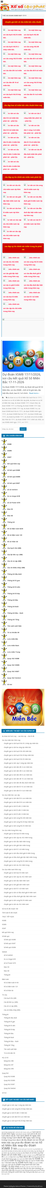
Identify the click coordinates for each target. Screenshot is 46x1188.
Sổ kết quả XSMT (13, 483)
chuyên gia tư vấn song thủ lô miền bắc (17, 826)
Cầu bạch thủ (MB (10, 998)
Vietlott (4, 952)
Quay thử (5, 1073)
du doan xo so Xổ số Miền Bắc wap (21, 1143)
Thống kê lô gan (13, 580)
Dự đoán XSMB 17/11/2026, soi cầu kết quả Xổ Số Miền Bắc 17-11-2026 (21, 378)
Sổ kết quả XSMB (13, 470)
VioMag (10, 1186)
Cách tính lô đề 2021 (34, 1134)
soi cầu (22, 1167)
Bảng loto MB (9, 1061)
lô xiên (6, 1157)
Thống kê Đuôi (13, 607)
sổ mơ (4, 1093)
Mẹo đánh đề (25, 1156)
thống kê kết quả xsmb (32, 1170)
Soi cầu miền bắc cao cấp (11, 795)
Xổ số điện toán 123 (14, 535)
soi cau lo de (21, 1159)
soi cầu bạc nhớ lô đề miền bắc (33, 1166)
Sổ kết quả (5, 936)
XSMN (9, 451)
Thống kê (11, 522)
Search (23, 429)
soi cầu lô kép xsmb (10, 1168)
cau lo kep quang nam (8, 1132)
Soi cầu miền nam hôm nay (11, 869)
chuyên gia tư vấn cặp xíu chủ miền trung (18, 838)
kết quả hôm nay (13, 464)
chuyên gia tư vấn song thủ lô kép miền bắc (19, 822)
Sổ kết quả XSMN (13, 477)
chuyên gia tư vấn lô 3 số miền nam (16, 889)
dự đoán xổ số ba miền (14, 1151)
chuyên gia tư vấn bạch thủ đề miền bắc (18, 751)
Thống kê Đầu (12, 600)
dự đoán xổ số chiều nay (29, 1151)
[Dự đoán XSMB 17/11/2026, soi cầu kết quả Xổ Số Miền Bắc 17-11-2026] (23, 357)
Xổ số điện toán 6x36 (15, 529)
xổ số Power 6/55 (13, 503)
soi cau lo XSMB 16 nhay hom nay (14, 1160)
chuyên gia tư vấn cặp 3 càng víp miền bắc (18, 763)
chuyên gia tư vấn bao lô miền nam (16, 873)
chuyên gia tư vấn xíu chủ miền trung (16, 865)
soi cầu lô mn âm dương (30, 1168)
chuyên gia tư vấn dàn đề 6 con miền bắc (18, 771)
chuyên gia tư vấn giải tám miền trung (17, 845)
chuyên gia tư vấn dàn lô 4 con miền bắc (18, 791)
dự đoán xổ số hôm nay (31, 1153)
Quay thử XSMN (13, 665)
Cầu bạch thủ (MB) (14, 548)
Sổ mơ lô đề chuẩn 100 (10, 909)
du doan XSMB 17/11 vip (14, 408)
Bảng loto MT (8, 1065)
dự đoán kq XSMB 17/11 (15, 417)
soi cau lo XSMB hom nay (20, 1162)
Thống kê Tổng (13, 620)
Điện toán (5, 979)
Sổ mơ (9, 684)
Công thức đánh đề (15, 1140)
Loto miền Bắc (12, 639)
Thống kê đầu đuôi (14, 574)
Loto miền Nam (13, 645)
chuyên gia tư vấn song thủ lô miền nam (18, 900)
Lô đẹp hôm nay (13, 1157)
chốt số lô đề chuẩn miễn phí (23, 1132)
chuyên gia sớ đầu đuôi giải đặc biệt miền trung (20, 857)
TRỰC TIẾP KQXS (8, 917)
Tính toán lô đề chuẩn (9, 913)
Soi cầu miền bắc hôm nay (11, 740)
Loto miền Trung (13, 652)
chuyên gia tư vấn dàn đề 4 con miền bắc (18, 767)
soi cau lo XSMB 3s (34, 1158)
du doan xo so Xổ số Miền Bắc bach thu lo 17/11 (25, 397)
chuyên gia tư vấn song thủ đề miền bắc (18, 818)
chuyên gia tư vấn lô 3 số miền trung (16, 849)
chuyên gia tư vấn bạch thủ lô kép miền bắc (19, 755)
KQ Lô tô (5, 1058)
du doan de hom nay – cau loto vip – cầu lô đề (18, 736)
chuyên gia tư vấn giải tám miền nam (16, 885)
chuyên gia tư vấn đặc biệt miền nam (16, 881)
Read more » (34, 393)
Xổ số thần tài (12, 542)
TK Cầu (4, 995)
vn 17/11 (25, 422)
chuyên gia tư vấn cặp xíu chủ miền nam (18, 877)
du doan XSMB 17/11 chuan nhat (26, 403)
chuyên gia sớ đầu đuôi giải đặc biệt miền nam (20, 896)
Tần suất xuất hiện (14, 626)
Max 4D (10, 516)
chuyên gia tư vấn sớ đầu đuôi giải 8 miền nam (20, 892)
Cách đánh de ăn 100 (10, 1135)
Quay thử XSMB (13, 658)
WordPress (38, 1186)
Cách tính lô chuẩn (20, 1134)
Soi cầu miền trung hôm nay (12, 830)
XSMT (9, 457)
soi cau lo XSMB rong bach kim (20, 1164)
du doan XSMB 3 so (31, 408)
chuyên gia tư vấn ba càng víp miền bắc (17, 747)
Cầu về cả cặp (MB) (14, 561)
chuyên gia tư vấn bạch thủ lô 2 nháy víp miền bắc (21, 743)
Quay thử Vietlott (14, 678)
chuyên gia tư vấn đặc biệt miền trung (17, 841)
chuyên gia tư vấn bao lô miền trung (16, 834)
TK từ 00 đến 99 (13, 632)
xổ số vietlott (12, 490)
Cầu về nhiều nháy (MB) (16, 568)
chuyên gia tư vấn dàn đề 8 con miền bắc (18, 775)
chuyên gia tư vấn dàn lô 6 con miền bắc (18, 798)
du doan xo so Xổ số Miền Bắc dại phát (15, 400)
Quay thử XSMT (13, 671)
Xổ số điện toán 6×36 (11, 983)
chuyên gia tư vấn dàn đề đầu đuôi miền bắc (19, 783)
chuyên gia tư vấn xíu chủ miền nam (16, 904)
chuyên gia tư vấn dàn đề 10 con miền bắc (18, 779)
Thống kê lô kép (13, 594)
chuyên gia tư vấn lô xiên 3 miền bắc (16, 810)
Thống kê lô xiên (13, 587)
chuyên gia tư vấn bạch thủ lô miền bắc (17, 759)
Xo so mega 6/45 (13, 496)
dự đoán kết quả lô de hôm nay (26, 1149)
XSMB (9, 444)
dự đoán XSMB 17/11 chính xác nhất (28, 419)
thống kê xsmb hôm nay (16, 1172)
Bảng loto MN (9, 1069)
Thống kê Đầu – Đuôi (15, 613)
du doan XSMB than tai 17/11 (17, 414)
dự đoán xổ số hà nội (16, 1153)
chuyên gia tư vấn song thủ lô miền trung (18, 861)
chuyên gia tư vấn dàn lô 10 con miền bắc (18, 787)
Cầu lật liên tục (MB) (15, 555)
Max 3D (10, 509)
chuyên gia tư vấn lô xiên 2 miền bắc (16, 806)
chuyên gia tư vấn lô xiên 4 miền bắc (16, 814)
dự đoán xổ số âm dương (29, 1155)
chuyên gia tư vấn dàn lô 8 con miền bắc (18, 802)
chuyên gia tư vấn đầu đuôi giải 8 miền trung (19, 853)
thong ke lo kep (19, 1170)
